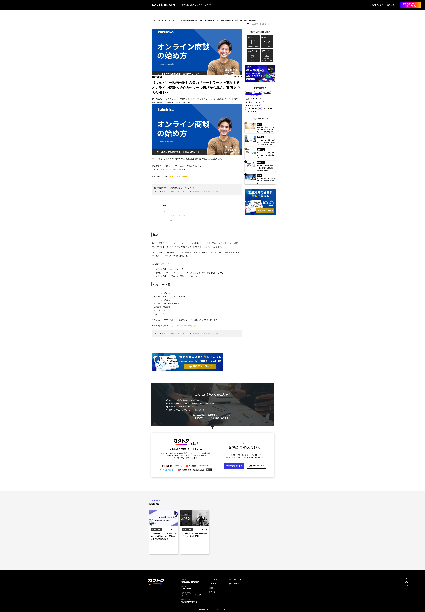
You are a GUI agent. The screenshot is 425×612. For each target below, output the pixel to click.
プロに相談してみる (233, 466)
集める (186, 587)
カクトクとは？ (377, 5)
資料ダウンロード (255, 466)
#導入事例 (249, 92)
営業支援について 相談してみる (410, 5)
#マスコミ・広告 (266, 108)
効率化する (189, 601)
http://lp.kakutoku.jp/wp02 (187, 325)
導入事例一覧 (214, 584)
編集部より (391, 5)
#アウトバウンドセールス (253, 95)
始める (190, 581)
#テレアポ (267, 92)
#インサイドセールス (252, 108)
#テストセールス (251, 111)
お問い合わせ (234, 584)
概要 (165, 211)
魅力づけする (191, 594)
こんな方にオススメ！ (177, 215)
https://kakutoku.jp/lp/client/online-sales (205, 191)
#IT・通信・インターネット (254, 102)
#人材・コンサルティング (253, 99)
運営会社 (212, 592)
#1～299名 (258, 92)
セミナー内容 (168, 220)
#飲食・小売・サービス (253, 105)
